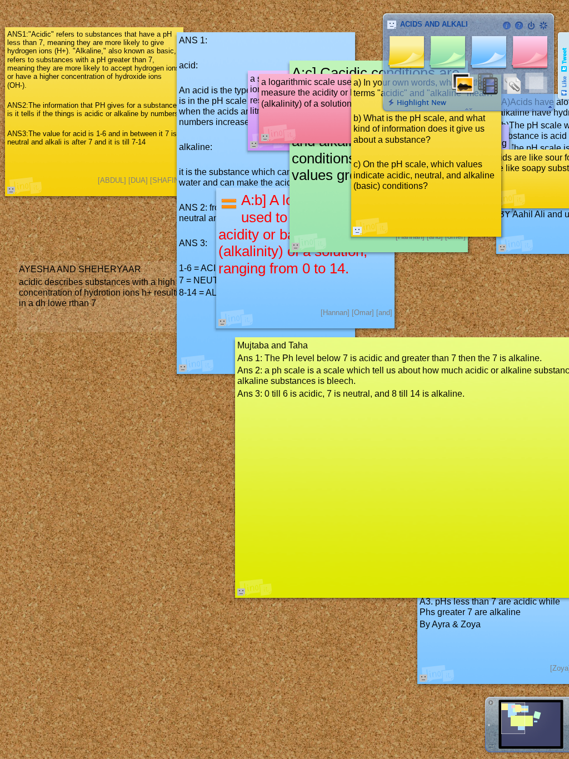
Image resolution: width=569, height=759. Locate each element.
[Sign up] (543, 25)
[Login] (531, 25)
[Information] (507, 25)
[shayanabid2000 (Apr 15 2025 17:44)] (357, 230)
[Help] (519, 25)
